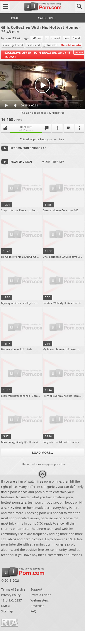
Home (14, 18)
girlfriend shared (53, 45)
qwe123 (11, 38)
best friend (33, 45)
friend (76, 38)
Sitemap (7, 611)
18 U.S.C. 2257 (11, 600)
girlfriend (36, 38)
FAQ (33, 611)
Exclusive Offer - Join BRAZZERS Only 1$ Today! (37, 54)
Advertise (37, 606)
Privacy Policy (10, 595)
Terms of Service (13, 589)
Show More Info (71, 45)
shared (55, 38)
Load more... (42, 452)
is (47, 38)
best (66, 38)
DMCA (5, 606)
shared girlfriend (13, 45)
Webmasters (40, 600)
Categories (47, 18)
